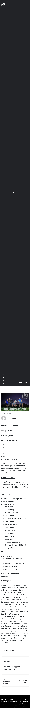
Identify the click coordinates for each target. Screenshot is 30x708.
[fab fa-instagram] (3, 702)
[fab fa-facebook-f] (3, 697)
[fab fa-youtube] (3, 705)
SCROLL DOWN (23, 704)
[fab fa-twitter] (3, 699)
